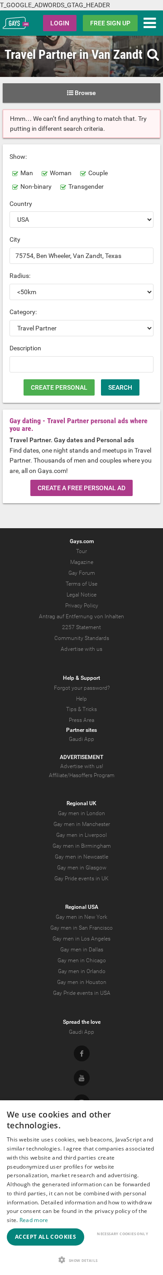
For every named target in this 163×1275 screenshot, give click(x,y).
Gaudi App (81, 739)
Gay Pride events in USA (81, 993)
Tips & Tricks (81, 709)
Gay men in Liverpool (81, 835)
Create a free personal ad (81, 488)
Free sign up (110, 23)
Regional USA (81, 907)
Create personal (59, 387)
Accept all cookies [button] (45, 1237)
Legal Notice (81, 595)
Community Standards (81, 638)
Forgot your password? (82, 688)
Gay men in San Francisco (81, 928)
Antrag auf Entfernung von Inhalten (81, 616)
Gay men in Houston (81, 982)
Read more (33, 1220)
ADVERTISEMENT (81, 757)
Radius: (20, 275)
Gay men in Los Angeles (81, 939)
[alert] (81, 1187)
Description (25, 348)
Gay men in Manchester (81, 824)
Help (81, 699)
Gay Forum (81, 573)
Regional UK (81, 803)
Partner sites (81, 730)
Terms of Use (81, 584)
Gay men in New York (81, 917)
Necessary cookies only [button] (122, 1233)
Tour (81, 551)
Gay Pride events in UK (81, 878)
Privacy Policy (81, 605)
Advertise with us (81, 649)
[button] (81, 1260)
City (15, 239)
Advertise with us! (81, 766)
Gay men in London (81, 813)
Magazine (81, 562)
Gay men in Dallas (81, 949)
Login (59, 23)
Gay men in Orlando (81, 971)
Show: (18, 156)
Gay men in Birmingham (82, 846)
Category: (23, 311)
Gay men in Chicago (82, 960)
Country (21, 203)
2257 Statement (81, 627)
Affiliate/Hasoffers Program (82, 775)
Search (120, 387)
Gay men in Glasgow (81, 867)
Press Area (81, 720)
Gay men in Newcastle (81, 857)
